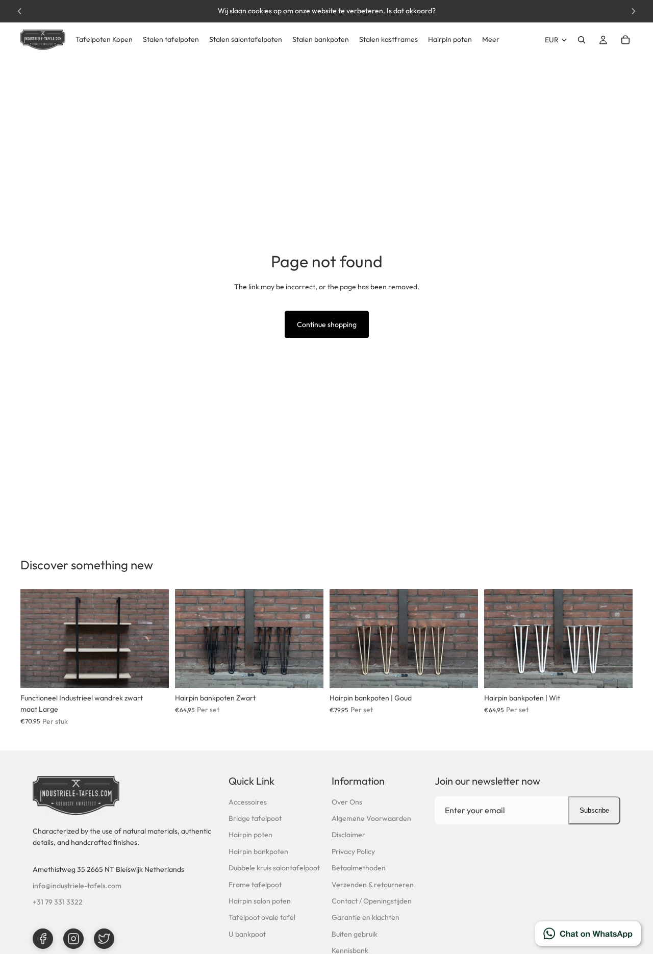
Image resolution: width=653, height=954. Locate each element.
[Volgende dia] (153, 638)
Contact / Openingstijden (372, 901)
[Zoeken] (581, 40)
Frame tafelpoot (255, 884)
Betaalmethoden (359, 867)
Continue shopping (327, 324)
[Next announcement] (633, 11)
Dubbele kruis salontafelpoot (274, 867)
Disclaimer (348, 834)
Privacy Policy (353, 851)
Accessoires (248, 802)
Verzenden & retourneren (373, 884)
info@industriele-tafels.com (77, 885)
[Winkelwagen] (625, 40)
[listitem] (491, 40)
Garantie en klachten (365, 917)
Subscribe (594, 810)
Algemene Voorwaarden (371, 818)
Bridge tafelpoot (255, 818)
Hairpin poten (250, 834)
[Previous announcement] (19, 11)
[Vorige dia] (35, 638)
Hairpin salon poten (260, 901)
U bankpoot (247, 934)
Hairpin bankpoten (258, 851)
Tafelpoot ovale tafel (262, 917)
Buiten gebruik (355, 934)
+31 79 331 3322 (58, 902)
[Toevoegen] (153, 672)
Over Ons (347, 802)
